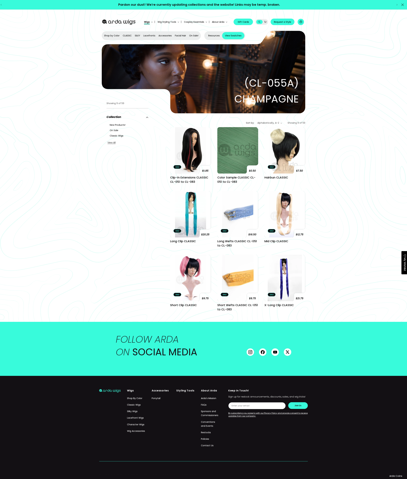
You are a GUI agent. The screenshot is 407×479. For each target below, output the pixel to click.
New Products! (117, 125)
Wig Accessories (136, 431)
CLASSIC (127, 35)
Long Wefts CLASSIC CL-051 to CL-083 (237, 243)
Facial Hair (180, 35)
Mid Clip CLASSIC (276, 241)
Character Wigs (135, 424)
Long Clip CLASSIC (183, 241)
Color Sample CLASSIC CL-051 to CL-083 (236, 179)
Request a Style (282, 22)
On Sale (114, 130)
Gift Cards (243, 22)
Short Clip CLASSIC (183, 305)
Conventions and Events (208, 424)
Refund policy (151, 474)
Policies (205, 439)
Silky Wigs (132, 411)
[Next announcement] (396, 5)
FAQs (204, 405)
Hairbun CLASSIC (276, 177)
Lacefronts (149, 35)
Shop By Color (134, 398)
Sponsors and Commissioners (209, 413)
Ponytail (156, 398)
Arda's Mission (208, 398)
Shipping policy (190, 474)
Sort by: (250, 122)
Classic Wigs (116, 135)
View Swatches (233, 35)
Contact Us (207, 445)
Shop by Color (112, 35)
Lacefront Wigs (135, 418)
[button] (148, 22)
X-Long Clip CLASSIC (279, 305)
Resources (214, 35)
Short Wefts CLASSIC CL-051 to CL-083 (237, 307)
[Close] (402, 4)
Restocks (206, 432)
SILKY (137, 35)
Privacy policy (170, 474)
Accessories (165, 35)
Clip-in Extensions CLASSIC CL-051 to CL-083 (189, 179)
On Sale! (193, 35)
